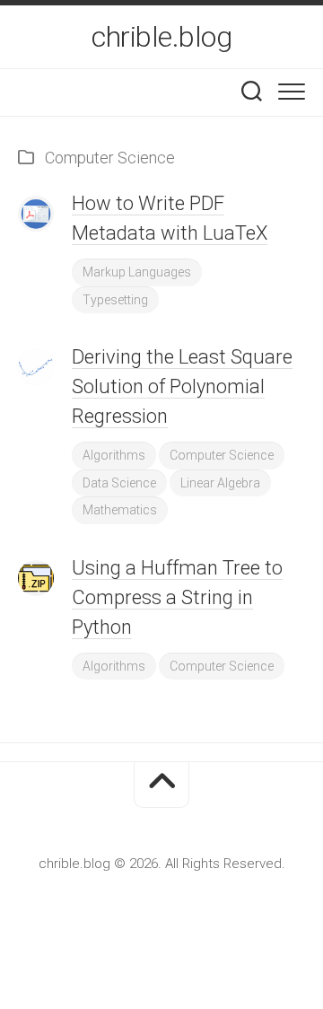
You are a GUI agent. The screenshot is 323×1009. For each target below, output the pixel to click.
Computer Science (222, 455)
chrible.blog (161, 37)
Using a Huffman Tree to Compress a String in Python (177, 597)
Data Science (119, 483)
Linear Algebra (220, 483)
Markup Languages (137, 272)
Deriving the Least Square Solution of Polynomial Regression (182, 386)
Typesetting (115, 300)
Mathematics (120, 510)
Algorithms (114, 455)
